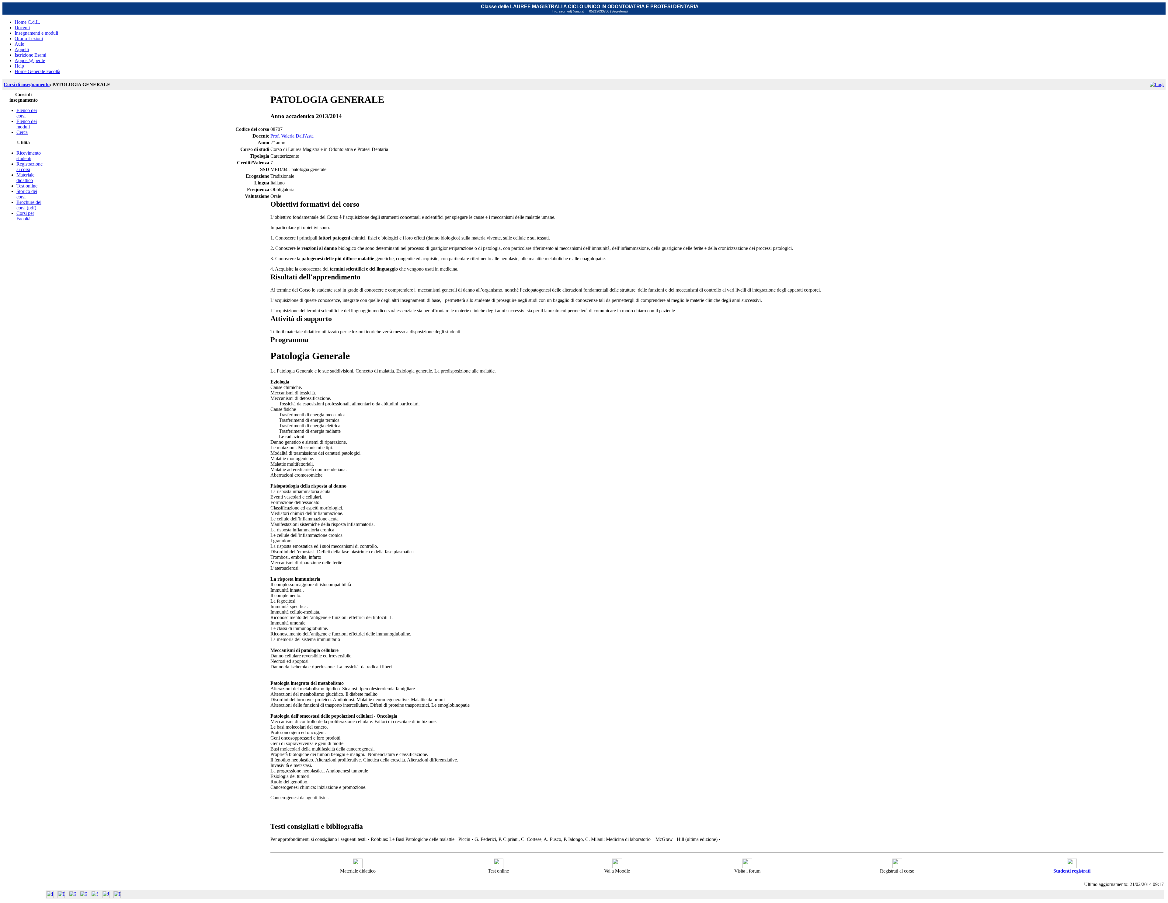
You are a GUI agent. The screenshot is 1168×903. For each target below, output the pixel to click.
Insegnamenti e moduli (36, 33)
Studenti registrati (1071, 870)
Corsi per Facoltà (25, 216)
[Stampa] (117, 896)
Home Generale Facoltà (37, 71)
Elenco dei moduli (26, 124)
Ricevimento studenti (28, 155)
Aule (19, 44)
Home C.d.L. (27, 22)
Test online (26, 185)
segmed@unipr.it (571, 11)
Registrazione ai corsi (29, 166)
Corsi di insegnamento (27, 84)
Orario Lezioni (29, 38)
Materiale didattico (25, 177)
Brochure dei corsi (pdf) (28, 205)
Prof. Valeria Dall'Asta (292, 135)
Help (19, 65)
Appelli (22, 49)
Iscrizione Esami (30, 55)
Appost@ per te (30, 60)
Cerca (22, 132)
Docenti (22, 27)
